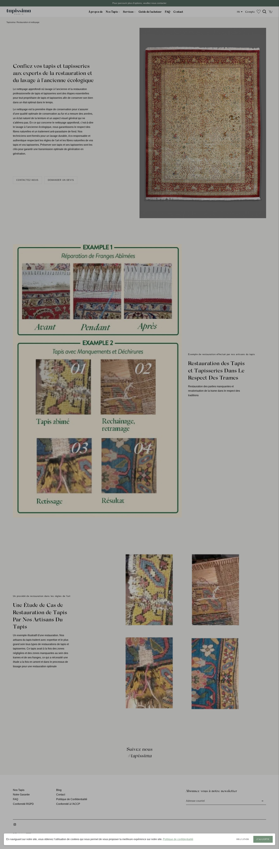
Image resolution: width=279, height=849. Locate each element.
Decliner (243, 839)
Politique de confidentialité (178, 839)
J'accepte (263, 839)
